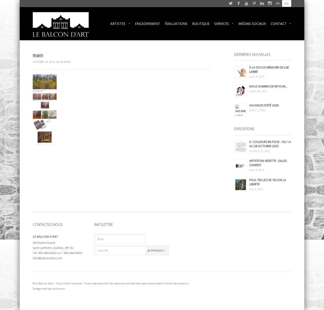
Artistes (117, 23)
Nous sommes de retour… (268, 86)
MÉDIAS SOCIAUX (252, 23)
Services (221, 23)
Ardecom (59, 288)
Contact (279, 23)
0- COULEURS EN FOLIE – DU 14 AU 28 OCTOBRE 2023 (270, 144)
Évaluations (176, 23)
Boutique (200, 23)
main (38, 55)
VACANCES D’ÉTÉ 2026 (264, 105)
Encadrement (147, 23)
